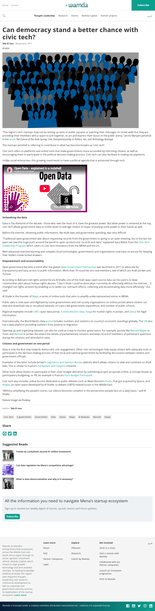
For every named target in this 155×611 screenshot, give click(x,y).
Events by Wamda (80, 558)
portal (49, 321)
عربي (150, 16)
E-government (24, 416)
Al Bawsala (84, 416)
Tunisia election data (72, 311)
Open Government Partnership (78, 267)
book (12, 139)
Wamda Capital (89, 15)
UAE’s (36, 311)
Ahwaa (6, 384)
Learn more (20, 595)
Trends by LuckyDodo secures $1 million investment (43, 451)
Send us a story (107, 547)
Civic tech (8, 416)
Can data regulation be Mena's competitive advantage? (45, 465)
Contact (14, 5)
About (5, 5)
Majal (35, 296)
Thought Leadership (44, 15)
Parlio (108, 381)
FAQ (45, 553)
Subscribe (143, 5)
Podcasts (75, 547)
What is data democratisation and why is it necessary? (44, 479)
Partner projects (109, 15)
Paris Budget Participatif (78, 375)
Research (63, 15)
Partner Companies (53, 558)
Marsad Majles (138, 330)
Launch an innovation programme (110, 572)
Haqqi (89, 311)
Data (53, 416)
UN (145, 321)
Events (74, 15)
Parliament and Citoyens (52, 366)
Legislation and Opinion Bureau (65, 362)
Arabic (6, 48)
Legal (46, 564)
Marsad (18, 334)
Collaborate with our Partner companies (109, 563)
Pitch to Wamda (107, 579)
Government (41, 416)
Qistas (133, 311)
